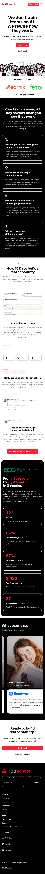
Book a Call (33, 4)
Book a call (22, 51)
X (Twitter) (8, 838)
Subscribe (38, 782)
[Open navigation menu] (41, 4)
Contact (4, 823)
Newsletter (6, 806)
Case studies (6, 819)
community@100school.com (12, 827)
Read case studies (22, 754)
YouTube (8, 850)
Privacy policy (7, 867)
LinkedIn (8, 844)
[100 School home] (8, 4)
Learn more (22, 45)
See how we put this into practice (22, 451)
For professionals (8, 802)
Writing (4, 809)
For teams (5, 798)
